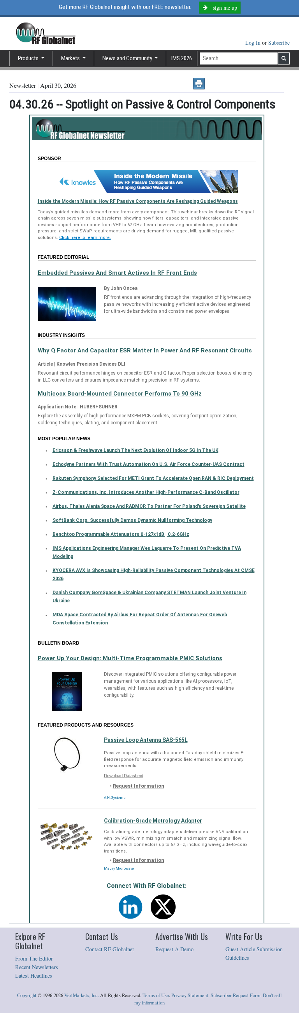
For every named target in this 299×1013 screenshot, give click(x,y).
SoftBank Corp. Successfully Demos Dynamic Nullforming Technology (132, 520)
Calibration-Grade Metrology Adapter (153, 821)
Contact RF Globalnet (109, 949)
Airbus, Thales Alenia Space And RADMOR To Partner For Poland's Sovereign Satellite (149, 506)
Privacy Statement (189, 995)
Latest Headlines (33, 975)
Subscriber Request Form (235, 995)
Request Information (138, 786)
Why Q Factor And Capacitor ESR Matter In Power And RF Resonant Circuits (145, 350)
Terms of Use (155, 995)
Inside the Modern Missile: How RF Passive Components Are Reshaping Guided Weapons (138, 201)
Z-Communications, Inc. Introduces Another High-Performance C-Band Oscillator (146, 492)
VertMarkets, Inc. (81, 995)
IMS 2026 (181, 58)
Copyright (27, 995)
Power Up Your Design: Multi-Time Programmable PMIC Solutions (130, 658)
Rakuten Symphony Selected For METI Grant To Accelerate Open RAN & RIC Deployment (153, 478)
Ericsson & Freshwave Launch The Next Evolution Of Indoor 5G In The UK (135, 450)
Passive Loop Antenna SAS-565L (146, 740)
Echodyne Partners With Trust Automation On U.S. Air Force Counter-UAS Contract (148, 464)
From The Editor (34, 958)
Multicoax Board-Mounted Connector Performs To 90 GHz (120, 393)
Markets (71, 58)
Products (29, 58)
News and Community (127, 58)
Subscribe (279, 42)
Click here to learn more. (85, 237)
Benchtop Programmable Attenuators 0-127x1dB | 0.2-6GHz (121, 534)
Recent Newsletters (36, 967)
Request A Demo (174, 949)
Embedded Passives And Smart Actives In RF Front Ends (117, 272)
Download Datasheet (123, 775)
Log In (253, 42)
